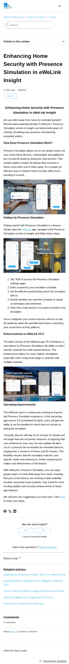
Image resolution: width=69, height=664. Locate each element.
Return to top (11, 558)
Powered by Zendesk (54, 661)
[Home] (8, 6)
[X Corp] (9, 511)
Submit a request (47, 547)
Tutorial (52, 17)
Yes (25, 530)
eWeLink (26, 229)
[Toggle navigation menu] (59, 6)
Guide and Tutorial (36, 17)
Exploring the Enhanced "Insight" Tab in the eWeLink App (34, 574)
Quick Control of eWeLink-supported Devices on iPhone (34, 590)
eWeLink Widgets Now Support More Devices (29, 597)
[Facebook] (5, 511)
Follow (10, 96)
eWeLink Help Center (14, 17)
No (43, 530)
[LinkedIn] (14, 511)
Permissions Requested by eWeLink (23, 603)
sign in (14, 631)
